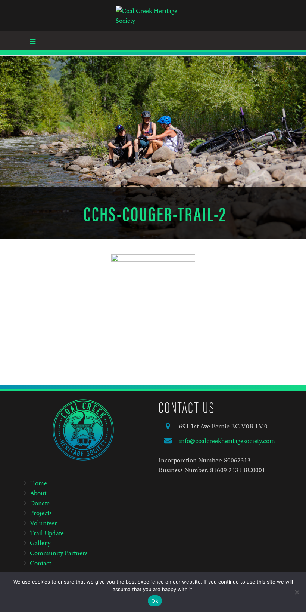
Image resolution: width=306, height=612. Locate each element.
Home (38, 483)
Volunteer (43, 523)
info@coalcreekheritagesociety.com (227, 440)
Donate (40, 503)
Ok (155, 601)
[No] (296, 592)
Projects (41, 512)
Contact (40, 563)
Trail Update (47, 533)
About (38, 493)
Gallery (40, 542)
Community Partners (59, 552)
